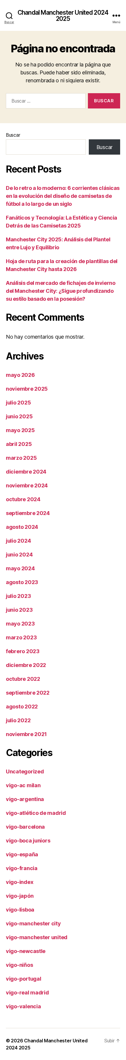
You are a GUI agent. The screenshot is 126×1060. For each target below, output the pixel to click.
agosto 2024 (22, 527)
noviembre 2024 (27, 485)
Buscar (13, 135)
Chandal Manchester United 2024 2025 (63, 15)
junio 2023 (19, 610)
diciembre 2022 (26, 665)
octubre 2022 (23, 679)
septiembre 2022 (28, 693)
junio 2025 (19, 416)
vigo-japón (19, 896)
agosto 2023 (22, 582)
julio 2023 (18, 596)
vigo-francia (22, 868)
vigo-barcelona (25, 827)
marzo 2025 (21, 458)
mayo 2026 (20, 375)
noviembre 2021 (26, 734)
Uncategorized (25, 771)
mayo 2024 (20, 568)
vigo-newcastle (25, 951)
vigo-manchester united (36, 937)
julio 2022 (18, 720)
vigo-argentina (25, 799)
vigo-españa (22, 854)
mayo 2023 (20, 624)
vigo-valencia (23, 1006)
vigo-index (19, 882)
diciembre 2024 (26, 472)
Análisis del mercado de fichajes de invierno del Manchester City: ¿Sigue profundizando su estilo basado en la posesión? (60, 291)
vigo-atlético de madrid (36, 813)
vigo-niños (19, 965)
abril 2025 (19, 444)
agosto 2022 (22, 706)
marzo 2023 (21, 637)
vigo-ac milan (23, 785)
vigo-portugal (23, 979)
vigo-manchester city (33, 923)
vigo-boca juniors (28, 840)
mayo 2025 (20, 430)
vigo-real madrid (27, 992)
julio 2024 (18, 541)
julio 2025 (18, 402)
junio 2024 (19, 554)
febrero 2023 (23, 651)
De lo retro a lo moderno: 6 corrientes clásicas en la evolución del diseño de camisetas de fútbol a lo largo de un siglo (63, 196)
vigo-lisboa (20, 910)
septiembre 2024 (28, 513)
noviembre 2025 (27, 389)
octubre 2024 (23, 499)
